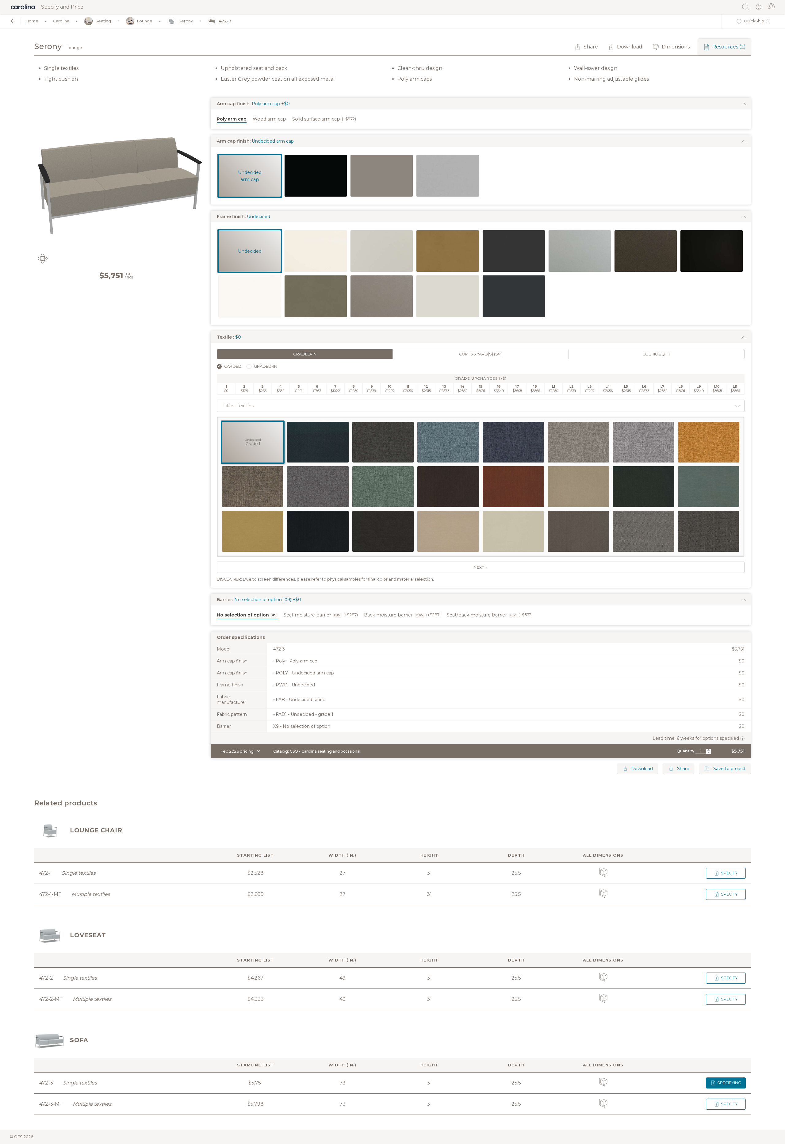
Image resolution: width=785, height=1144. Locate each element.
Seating (103, 21)
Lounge (144, 21)
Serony (185, 21)
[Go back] (13, 21)
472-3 (225, 21)
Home (32, 21)
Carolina (61, 21)
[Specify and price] (23, 7)
